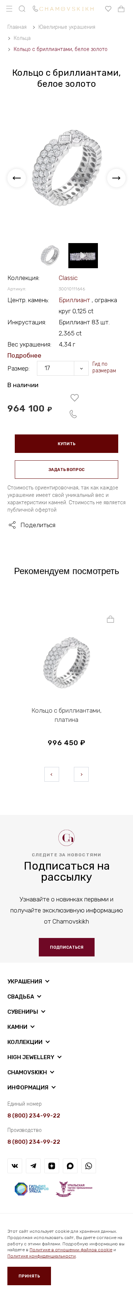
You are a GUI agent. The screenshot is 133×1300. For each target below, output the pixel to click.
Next (81, 774)
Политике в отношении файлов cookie (71, 1249)
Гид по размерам (104, 367)
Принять (29, 1276)
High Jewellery (30, 1057)
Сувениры (22, 1012)
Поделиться (37, 525)
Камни (17, 1027)
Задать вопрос (66, 469)
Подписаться (66, 947)
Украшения (24, 981)
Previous (51, 774)
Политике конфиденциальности (41, 1256)
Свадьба (20, 996)
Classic (68, 278)
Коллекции (24, 1042)
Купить (66, 443)
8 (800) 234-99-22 (33, 1115)
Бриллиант (75, 300)
